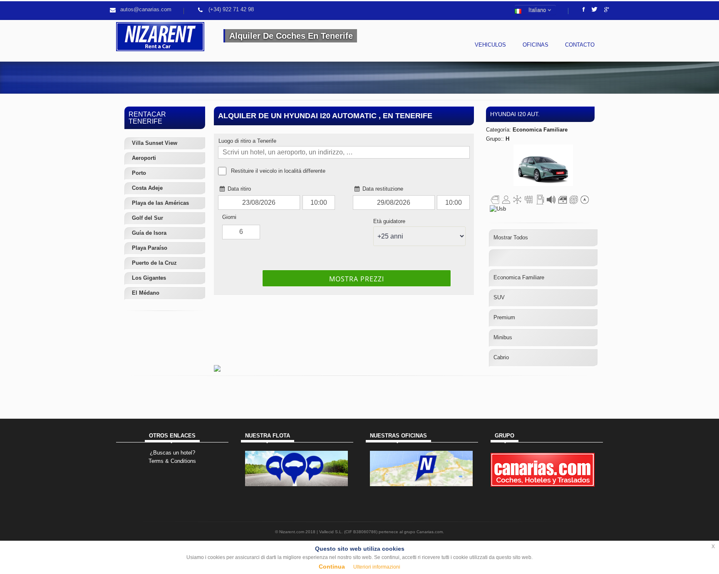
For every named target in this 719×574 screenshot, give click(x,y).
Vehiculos (490, 45)
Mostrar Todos (510, 237)
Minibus (502, 337)
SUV (499, 297)
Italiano (536, 10)
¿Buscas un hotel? (172, 453)
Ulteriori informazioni (376, 567)
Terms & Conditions (172, 461)
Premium (504, 317)
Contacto (580, 45)
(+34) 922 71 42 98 (231, 9)
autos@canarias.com (145, 9)
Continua (332, 566)
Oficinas (535, 45)
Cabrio (501, 357)
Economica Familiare (518, 277)
